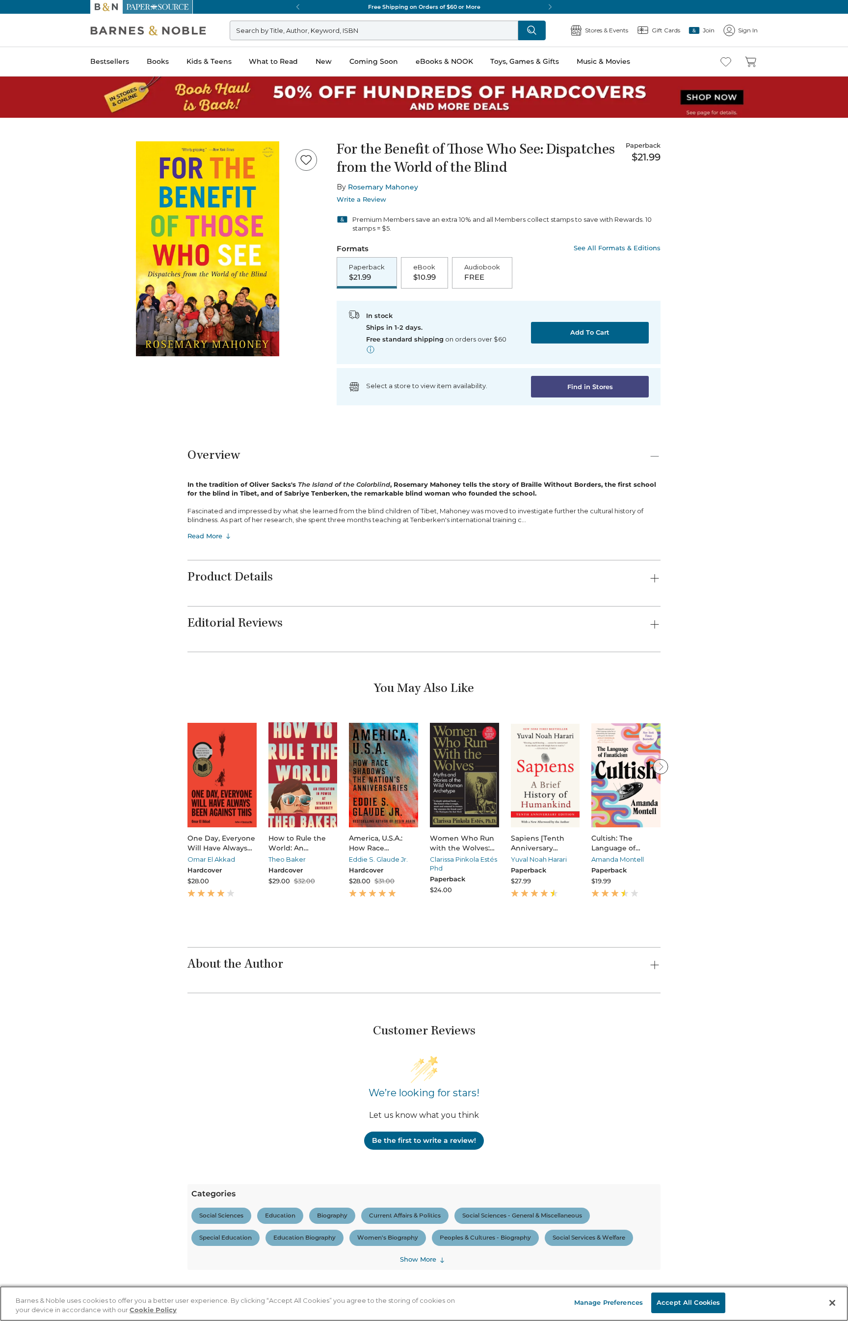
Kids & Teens (209, 61)
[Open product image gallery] (207, 248)
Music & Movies (603, 61)
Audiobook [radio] (482, 272)
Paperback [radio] (367, 272)
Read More (204, 536)
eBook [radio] (424, 272)
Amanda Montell (617, 859)
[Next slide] (660, 766)
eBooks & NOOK (444, 61)
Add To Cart (590, 332)
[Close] (832, 1303)
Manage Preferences (608, 1302)
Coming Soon (373, 61)
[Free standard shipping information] (370, 349)
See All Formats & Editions (617, 248)
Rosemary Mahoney (383, 187)
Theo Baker (287, 859)
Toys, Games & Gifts (524, 61)
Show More (418, 1259)
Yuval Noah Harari (539, 859)
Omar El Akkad (211, 859)
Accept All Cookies (688, 1302)
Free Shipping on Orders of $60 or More (424, 6)
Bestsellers (109, 61)
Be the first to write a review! (424, 1140)
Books (158, 61)
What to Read (273, 61)
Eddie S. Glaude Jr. (378, 859)
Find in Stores (590, 387)
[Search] (532, 30)
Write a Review (361, 199)
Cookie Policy (153, 1310)
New (324, 61)
